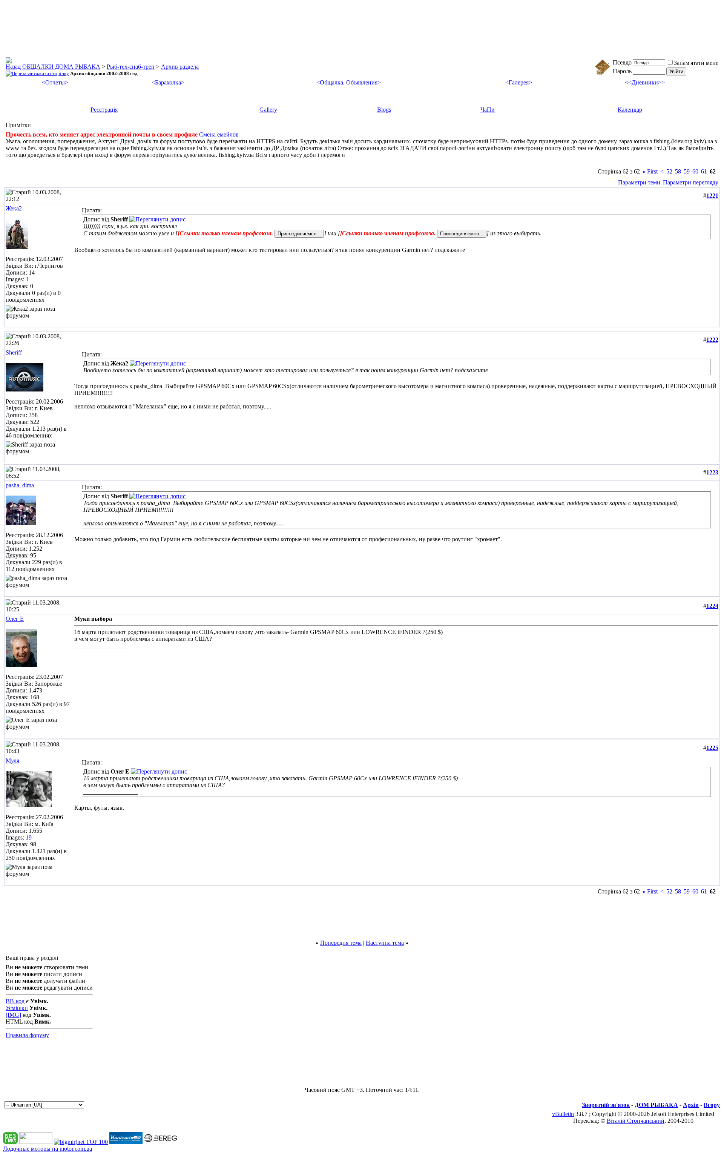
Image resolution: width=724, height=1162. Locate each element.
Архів (691, 1105)
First (650, 171)
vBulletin (563, 1114)
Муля (12, 760)
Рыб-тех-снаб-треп (131, 66)
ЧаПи (487, 109)
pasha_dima (20, 485)
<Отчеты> (55, 82)
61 (704, 171)
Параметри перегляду (690, 182)
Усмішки (17, 1008)
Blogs (384, 109)
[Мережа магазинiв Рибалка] (160, 1142)
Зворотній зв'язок (606, 1105)
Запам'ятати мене (696, 63)
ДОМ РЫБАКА (656, 1105)
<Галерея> (518, 82)
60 (695, 171)
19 (29, 837)
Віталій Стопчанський (635, 1120)
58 (678, 171)
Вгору (712, 1105)
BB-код (15, 1001)
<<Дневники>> (645, 82)
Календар (630, 109)
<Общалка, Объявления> (348, 82)
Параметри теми (639, 182)
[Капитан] (126, 1142)
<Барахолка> (168, 82)
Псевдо (622, 62)
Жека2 (14, 208)
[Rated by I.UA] (35, 1142)
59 (687, 171)
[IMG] (13, 1015)
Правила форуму (27, 1035)
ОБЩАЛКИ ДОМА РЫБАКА (61, 66)
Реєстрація (104, 109)
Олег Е (15, 619)
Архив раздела (180, 66)
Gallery (268, 109)
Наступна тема (385, 942)
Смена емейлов (219, 134)
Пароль (622, 71)
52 (669, 171)
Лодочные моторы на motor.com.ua (47, 1148)
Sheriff (14, 352)
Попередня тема (341, 942)
